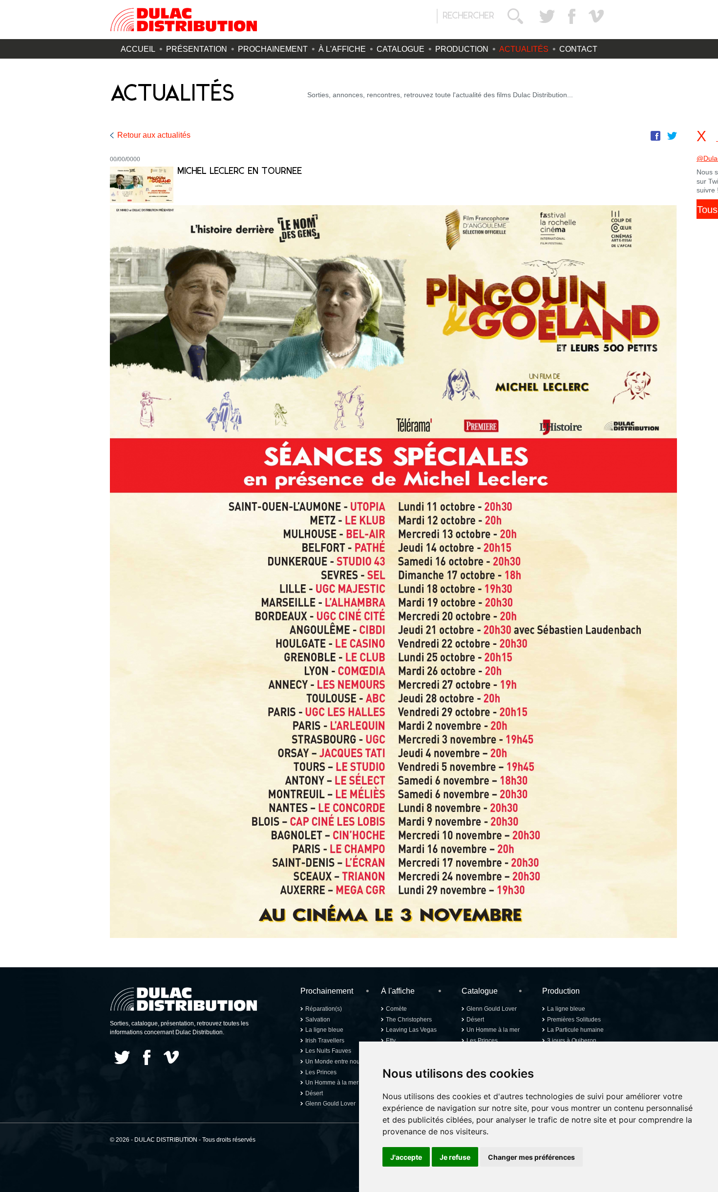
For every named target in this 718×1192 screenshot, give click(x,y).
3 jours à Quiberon (571, 1040)
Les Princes (321, 1072)
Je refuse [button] (455, 1157)
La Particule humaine (575, 1029)
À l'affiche (342, 49)
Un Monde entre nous (334, 1061)
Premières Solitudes (574, 1019)
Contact (578, 49)
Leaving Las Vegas (411, 1029)
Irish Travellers (324, 1040)
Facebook (571, 16)
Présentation (196, 49)
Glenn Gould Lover (330, 1103)
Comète (396, 1008)
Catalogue (400, 49)
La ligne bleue (324, 1029)
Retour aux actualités (153, 135)
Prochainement (273, 49)
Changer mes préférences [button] (531, 1157)
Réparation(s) (323, 1008)
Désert (314, 1093)
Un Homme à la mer (332, 1082)
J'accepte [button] (406, 1157)
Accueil (138, 49)
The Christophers (409, 1019)
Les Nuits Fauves (328, 1050)
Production (461, 49)
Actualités (524, 49)
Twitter (547, 16)
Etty (391, 1040)
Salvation (317, 1019)
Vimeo (596, 16)
